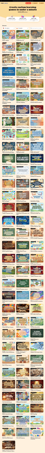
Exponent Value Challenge (36, 164)
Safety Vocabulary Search (7, 139)
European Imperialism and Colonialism (7, 65)
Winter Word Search (35, 152)
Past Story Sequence (20, 102)
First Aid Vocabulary (20, 438)
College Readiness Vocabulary (37, 89)
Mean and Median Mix (35, 289)
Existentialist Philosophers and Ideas (22, 214)
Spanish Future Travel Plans (8, 339)
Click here (27, 0)
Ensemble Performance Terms (8, 264)
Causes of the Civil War (35, 40)
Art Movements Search (21, 390)
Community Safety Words (21, 426)
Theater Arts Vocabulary (36, 390)
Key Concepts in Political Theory (36, 65)
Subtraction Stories (20, 152)
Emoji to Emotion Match (21, 327)
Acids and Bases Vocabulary (36, 251)
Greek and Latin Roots (7, 390)
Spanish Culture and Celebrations (6, 315)
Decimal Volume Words (21, 201)
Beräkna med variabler (7, 164)
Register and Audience (7, 289)
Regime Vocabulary (20, 365)
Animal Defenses (19, 52)
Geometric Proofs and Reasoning (21, 177)
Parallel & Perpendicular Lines (37, 52)
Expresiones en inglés (35, 201)
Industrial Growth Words (36, 378)
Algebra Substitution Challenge (22, 264)
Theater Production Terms (7, 213)
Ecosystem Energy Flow (35, 213)
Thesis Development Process (37, 189)
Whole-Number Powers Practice (21, 252)
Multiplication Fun (20, 40)
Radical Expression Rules (7, 414)
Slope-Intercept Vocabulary (22, 164)
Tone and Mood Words (7, 402)
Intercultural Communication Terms (22, 239)
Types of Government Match (8, 152)
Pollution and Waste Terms (8, 426)
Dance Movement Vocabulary (37, 301)
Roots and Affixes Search (7, 438)
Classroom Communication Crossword (36, 366)
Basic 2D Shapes (5, 201)
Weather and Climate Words (36, 352)
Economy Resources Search (36, 102)
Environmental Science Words (8, 378)
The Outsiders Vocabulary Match (7, 302)
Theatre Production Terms (36, 276)
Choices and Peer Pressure (7, 327)
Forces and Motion (20, 139)
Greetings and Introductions (36, 426)
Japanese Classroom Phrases (22, 89)
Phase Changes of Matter (36, 127)
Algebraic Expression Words (8, 238)
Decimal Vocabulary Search (22, 289)
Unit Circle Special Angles (7, 77)
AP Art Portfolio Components (37, 238)
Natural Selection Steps (7, 127)
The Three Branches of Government (7, 90)
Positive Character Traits (36, 226)
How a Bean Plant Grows (36, 314)
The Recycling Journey (35, 327)
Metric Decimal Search (7, 365)
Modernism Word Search (21, 402)
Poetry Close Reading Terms (22, 378)
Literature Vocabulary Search (8, 451)
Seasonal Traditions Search (21, 115)
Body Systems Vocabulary (7, 176)
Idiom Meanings (34, 414)
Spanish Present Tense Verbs (8, 115)
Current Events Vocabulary (36, 77)
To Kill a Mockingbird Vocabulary (20, 353)
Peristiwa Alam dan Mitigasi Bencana (8, 277)
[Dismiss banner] (1, 0)
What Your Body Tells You (21, 77)
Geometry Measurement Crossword (35, 438)
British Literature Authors (7, 251)
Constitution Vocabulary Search (22, 127)
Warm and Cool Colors (21, 339)
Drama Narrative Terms (35, 115)
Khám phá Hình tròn (20, 226)
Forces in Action (19, 414)
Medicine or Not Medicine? (7, 52)
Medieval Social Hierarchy (36, 402)
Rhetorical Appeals (20, 314)
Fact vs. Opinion (5, 40)
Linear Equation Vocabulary (22, 301)
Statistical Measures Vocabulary (35, 140)
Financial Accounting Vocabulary (6, 103)
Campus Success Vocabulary (22, 276)
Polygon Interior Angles (21, 64)
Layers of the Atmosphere (7, 226)
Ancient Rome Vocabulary (7, 189)
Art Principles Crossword (36, 264)
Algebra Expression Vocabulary (35, 340)
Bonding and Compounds (36, 176)
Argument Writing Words (21, 189)
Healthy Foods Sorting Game (8, 352)
